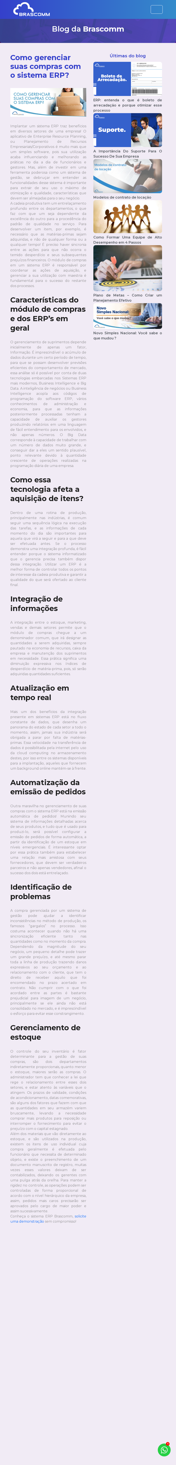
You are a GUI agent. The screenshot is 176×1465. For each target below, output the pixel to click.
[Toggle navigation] (157, 9)
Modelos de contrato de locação (122, 197)
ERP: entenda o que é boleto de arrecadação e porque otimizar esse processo (127, 105)
